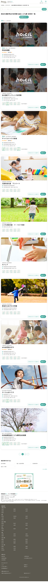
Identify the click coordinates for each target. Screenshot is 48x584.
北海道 (3, 509)
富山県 (15, 523)
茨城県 (15, 517)
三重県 (3, 530)
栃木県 (27, 517)
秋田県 (15, 510)
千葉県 (3, 517)
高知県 (27, 542)
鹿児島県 (3, 549)
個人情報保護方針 (4, 568)
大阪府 (3, 533)
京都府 (27, 533)
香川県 (3, 542)
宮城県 (3, 510)
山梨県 (15, 525)
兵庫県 (15, 533)
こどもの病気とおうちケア (28, 558)
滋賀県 (3, 535)
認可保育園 (3, 463)
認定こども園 (3, 466)
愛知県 (3, 528)
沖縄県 (15, 549)
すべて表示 (45, 469)
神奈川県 (15, 516)
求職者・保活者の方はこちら (6, 573)
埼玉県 (27, 516)
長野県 (27, 525)
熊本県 (3, 548)
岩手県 (27, 509)
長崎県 (27, 546)
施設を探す (3, 505)
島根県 (15, 539)
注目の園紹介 (4, 559)
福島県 (3, 512)
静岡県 (27, 528)
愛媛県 (15, 542)
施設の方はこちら (27, 573)
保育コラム (3, 554)
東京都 (3, 516)
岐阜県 (15, 528)
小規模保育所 (35, 463)
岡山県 (27, 539)
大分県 (15, 548)
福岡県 (3, 546)
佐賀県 (15, 546)
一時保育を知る (26, 556)
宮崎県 (27, 548)
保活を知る (3, 556)
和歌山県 (27, 535)
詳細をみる (43, 64)
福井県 (3, 525)
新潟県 (3, 523)
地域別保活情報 (4, 558)
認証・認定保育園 (20, 463)
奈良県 (15, 535)
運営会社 (25, 566)
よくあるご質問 (4, 566)
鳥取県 (3, 539)
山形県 (27, 510)
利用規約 (25, 564)
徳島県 (27, 540)
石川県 (27, 523)
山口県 (15, 540)
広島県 (3, 540)
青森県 (15, 509)
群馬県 (3, 519)
